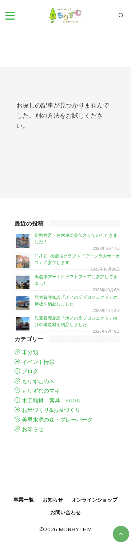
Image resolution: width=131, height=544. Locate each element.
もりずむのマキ (41, 390)
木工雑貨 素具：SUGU (51, 400)
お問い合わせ (65, 512)
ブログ (30, 371)
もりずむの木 (38, 381)
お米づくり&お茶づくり (51, 409)
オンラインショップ (95, 499)
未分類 (30, 352)
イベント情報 (38, 361)
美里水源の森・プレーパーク (57, 419)
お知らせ (33, 429)
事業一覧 (23, 499)
